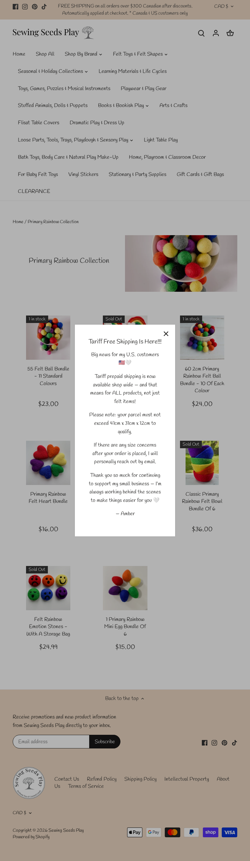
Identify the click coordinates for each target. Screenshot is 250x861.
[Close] (166, 334)
